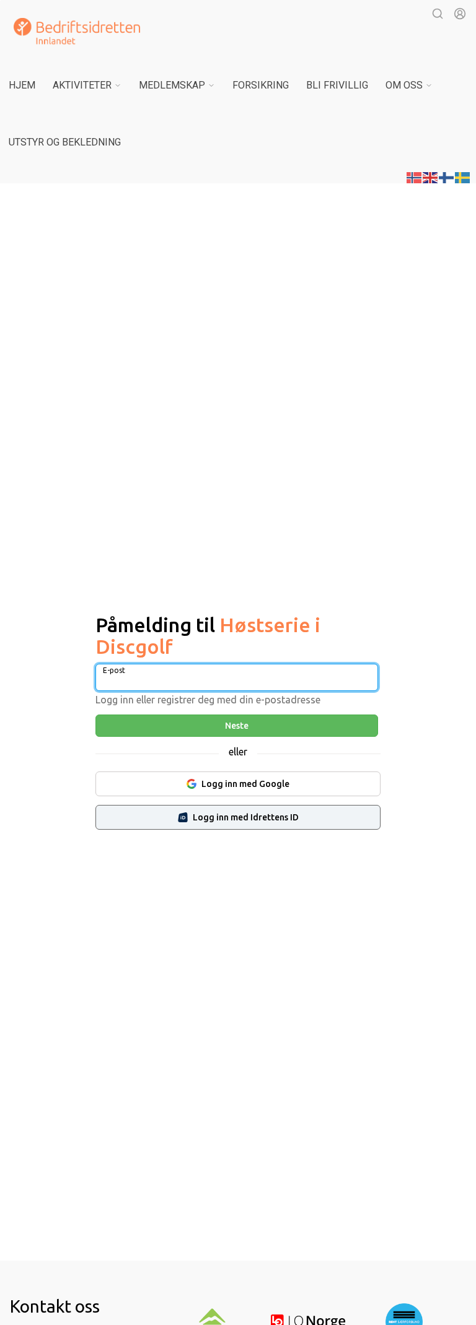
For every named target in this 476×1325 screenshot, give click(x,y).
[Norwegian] (415, 176)
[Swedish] (463, 176)
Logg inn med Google (245, 784)
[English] (431, 176)
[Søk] (437, 13)
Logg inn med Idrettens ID (246, 817)
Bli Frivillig (337, 85)
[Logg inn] (460, 13)
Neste (237, 726)
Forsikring (260, 85)
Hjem (22, 85)
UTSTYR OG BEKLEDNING (65, 142)
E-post (114, 670)
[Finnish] (447, 176)
